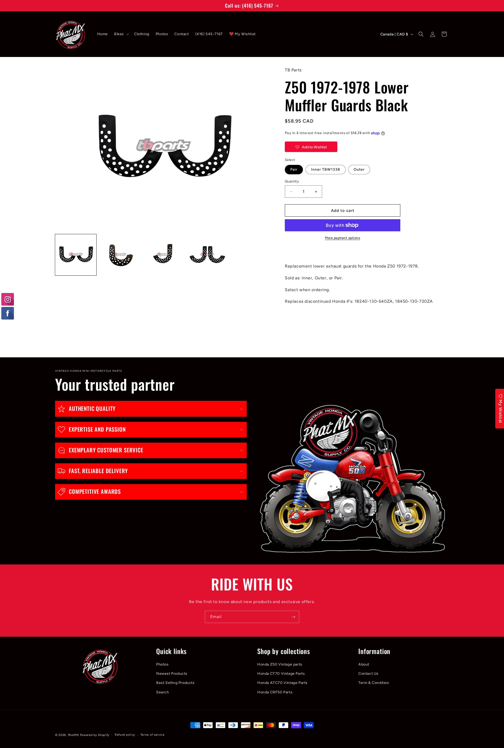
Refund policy (125, 734)
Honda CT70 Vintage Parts (281, 673)
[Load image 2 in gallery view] (119, 254)
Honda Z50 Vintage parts (279, 664)
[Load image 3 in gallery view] (163, 254)
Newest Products (171, 673)
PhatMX (73, 735)
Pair (293, 169)
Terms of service (152, 734)
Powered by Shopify (95, 735)
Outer (359, 169)
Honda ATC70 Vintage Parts (282, 683)
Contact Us (368, 673)
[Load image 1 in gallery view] (75, 254)
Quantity (292, 181)
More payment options (342, 238)
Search (162, 692)
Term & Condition (373, 683)
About (363, 664)
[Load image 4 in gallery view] (207, 254)
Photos (162, 664)
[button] (121, 34)
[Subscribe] (293, 617)
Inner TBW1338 (325, 169)
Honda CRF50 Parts (274, 692)
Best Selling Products (175, 683)
